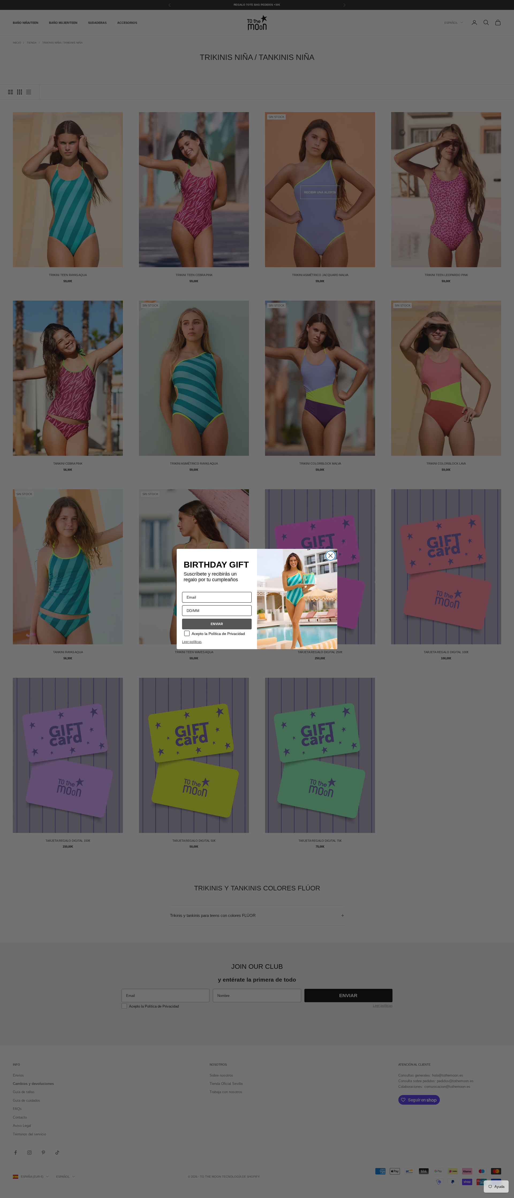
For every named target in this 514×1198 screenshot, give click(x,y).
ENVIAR (217, 624)
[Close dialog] (330, 555)
